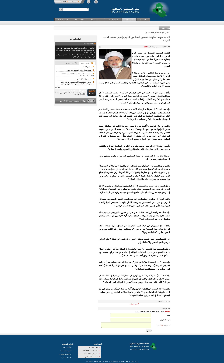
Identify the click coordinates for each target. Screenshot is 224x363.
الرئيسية (143, 19)
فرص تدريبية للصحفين (92, 353)
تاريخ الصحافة (70, 64)
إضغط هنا (91, 101)
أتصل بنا (63, 1)
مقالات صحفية (94, 347)
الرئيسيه (74, 1)
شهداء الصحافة (63, 19)
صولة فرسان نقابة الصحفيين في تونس (79, 70)
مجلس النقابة (79, 19)
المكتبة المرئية (95, 19)
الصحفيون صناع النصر (84, 79)
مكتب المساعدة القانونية (91, 350)
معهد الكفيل (124, 361)
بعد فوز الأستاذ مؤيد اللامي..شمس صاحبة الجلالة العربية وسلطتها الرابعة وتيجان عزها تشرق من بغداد (77, 83)
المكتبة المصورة (113, 19)
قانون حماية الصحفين (92, 357)
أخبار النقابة (129, 19)
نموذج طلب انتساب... (77, 90)
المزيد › (57, 87)
